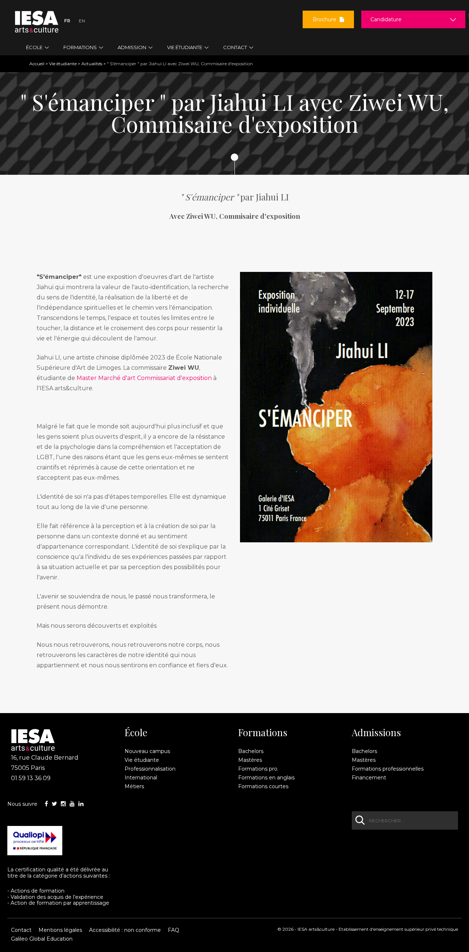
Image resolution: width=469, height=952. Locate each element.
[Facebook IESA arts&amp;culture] (46, 803)
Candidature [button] (386, 19)
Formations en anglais (266, 777)
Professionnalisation (150, 768)
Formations (262, 732)
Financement (369, 777)
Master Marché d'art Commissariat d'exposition (144, 377)
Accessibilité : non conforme (125, 930)
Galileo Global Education (42, 939)
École (136, 732)
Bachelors (250, 751)
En (82, 20)
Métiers (134, 786)
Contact (21, 930)
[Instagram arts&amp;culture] (63, 803)
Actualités (91, 63)
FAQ (173, 930)
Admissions (376, 732)
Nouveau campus (147, 751)
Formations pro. (258, 768)
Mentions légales (60, 930)
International (141, 777)
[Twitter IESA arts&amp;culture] (54, 803)
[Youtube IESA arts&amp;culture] (72, 803)
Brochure (325, 19)
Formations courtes (263, 786)
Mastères (250, 760)
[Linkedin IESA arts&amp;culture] (81, 803)
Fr (67, 20)
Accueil (36, 63)
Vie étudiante (63, 63)
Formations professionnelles (388, 768)
